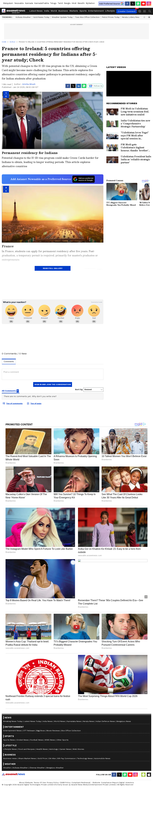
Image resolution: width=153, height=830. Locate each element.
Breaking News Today (12, 721)
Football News (36, 740)
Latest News (36, 11)
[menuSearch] (150, 11)
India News (47, 721)
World (54, 11)
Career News (65, 749)
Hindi (74, 3)
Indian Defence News (105, 721)
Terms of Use (40, 783)
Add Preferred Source (109, 4)
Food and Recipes (26, 749)
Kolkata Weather (23, 17)
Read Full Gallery (52, 268)
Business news (10, 758)
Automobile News (102, 758)
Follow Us (98, 86)
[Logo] (14, 11)
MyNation (90, 3)
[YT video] (143, 3)
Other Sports (62, 740)
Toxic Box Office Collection (87, 17)
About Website (26, 783)
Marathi (81, 3)
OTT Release (29, 731)
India (46, 11)
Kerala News (88, 721)
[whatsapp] (138, 3)
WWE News (50, 740)
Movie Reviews (53, 731)
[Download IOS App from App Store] (148, 775)
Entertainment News (12, 731)
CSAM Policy (65, 783)
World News (59, 721)
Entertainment (96, 11)
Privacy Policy (53, 783)
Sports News (9, 740)
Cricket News (23, 740)
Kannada (29, 3)
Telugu (53, 3)
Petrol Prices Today (111, 17)
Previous (144, 17)
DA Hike (52, 758)
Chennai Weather (37, 768)
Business (63, 11)
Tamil (60, 3)
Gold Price (42, 758)
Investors (130, 783)
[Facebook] (127, 3)
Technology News (85, 758)
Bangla (67, 3)
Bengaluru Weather (55, 768)
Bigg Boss (40, 731)
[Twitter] (132, 3)
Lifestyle (110, 11)
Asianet (13, 774)
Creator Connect (126, 11)
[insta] (148, 3)
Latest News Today (32, 721)
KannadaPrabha (41, 3)
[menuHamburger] (144, 11)
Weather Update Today (62, 17)
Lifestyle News (10, 749)
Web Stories (78, 749)
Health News (42, 749)
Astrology (53, 749)
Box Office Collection (71, 731)
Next (149, 17)
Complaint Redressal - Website (85, 783)
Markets (73, 11)
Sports (83, 11)
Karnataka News (74, 721)
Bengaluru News (124, 721)
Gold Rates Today (41, 17)
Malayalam (8, 3)
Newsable (19, 3)
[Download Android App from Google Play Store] (143, 775)
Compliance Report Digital (113, 783)
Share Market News (27, 758)
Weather (7, 768)
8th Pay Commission (66, 758)
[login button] (141, 11)
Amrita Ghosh (28, 84)
